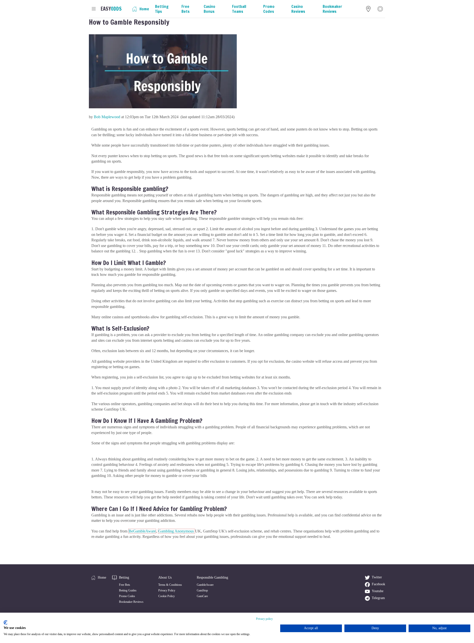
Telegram (378, 598)
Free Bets (124, 584)
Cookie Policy (166, 596)
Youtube (377, 591)
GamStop (202, 590)
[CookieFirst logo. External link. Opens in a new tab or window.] (5, 622)
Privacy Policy (166, 590)
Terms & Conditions (170, 584)
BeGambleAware (142, 531)
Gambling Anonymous (176, 531)
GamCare (202, 596)
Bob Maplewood (107, 117)
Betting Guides (128, 590)
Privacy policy (264, 619)
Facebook (378, 584)
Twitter (377, 577)
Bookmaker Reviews (131, 602)
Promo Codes (127, 596)
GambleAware (205, 584)
